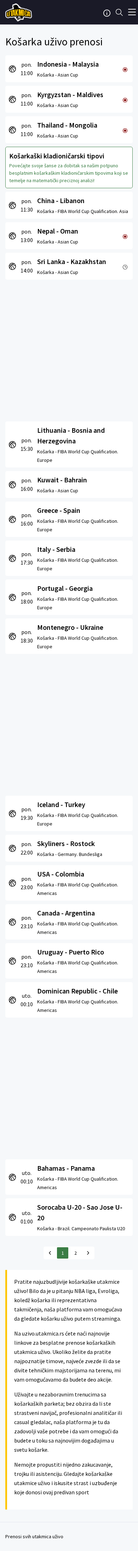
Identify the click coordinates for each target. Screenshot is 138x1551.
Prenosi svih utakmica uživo (34, 1536)
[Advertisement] (69, 349)
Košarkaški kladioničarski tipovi (56, 155)
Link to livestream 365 (19, 12)
